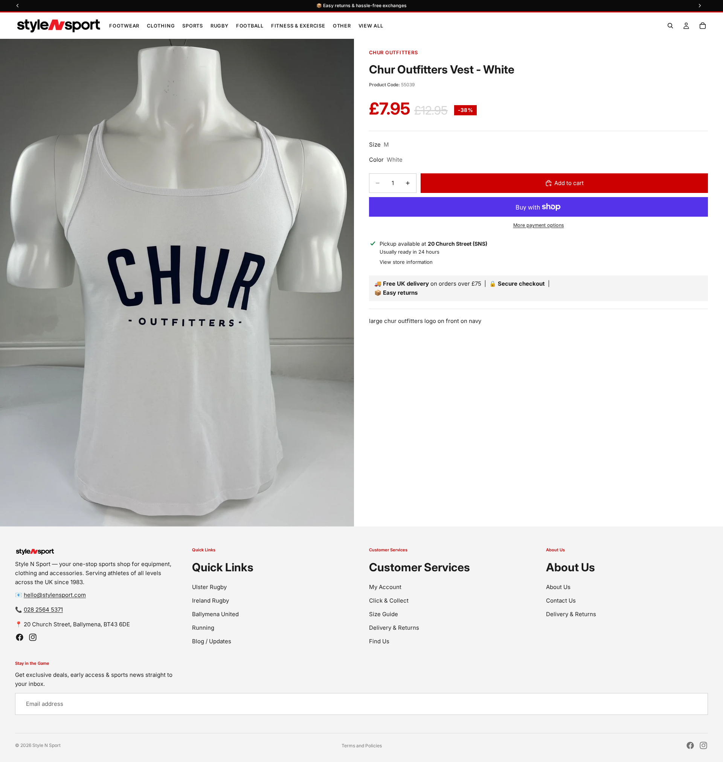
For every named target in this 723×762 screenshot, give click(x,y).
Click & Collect (389, 600)
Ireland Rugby (210, 600)
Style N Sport (46, 745)
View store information (406, 262)
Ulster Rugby (209, 587)
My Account (385, 587)
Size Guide (383, 614)
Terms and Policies (362, 745)
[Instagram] (32, 637)
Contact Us (561, 600)
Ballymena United (215, 614)
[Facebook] (19, 637)
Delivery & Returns (394, 627)
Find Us (379, 641)
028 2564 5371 (43, 609)
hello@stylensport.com (55, 594)
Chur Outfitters (393, 52)
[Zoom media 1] (177, 282)
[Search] (670, 25)
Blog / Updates (211, 641)
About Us (558, 587)
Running (203, 627)
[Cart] (702, 25)
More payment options (538, 225)
